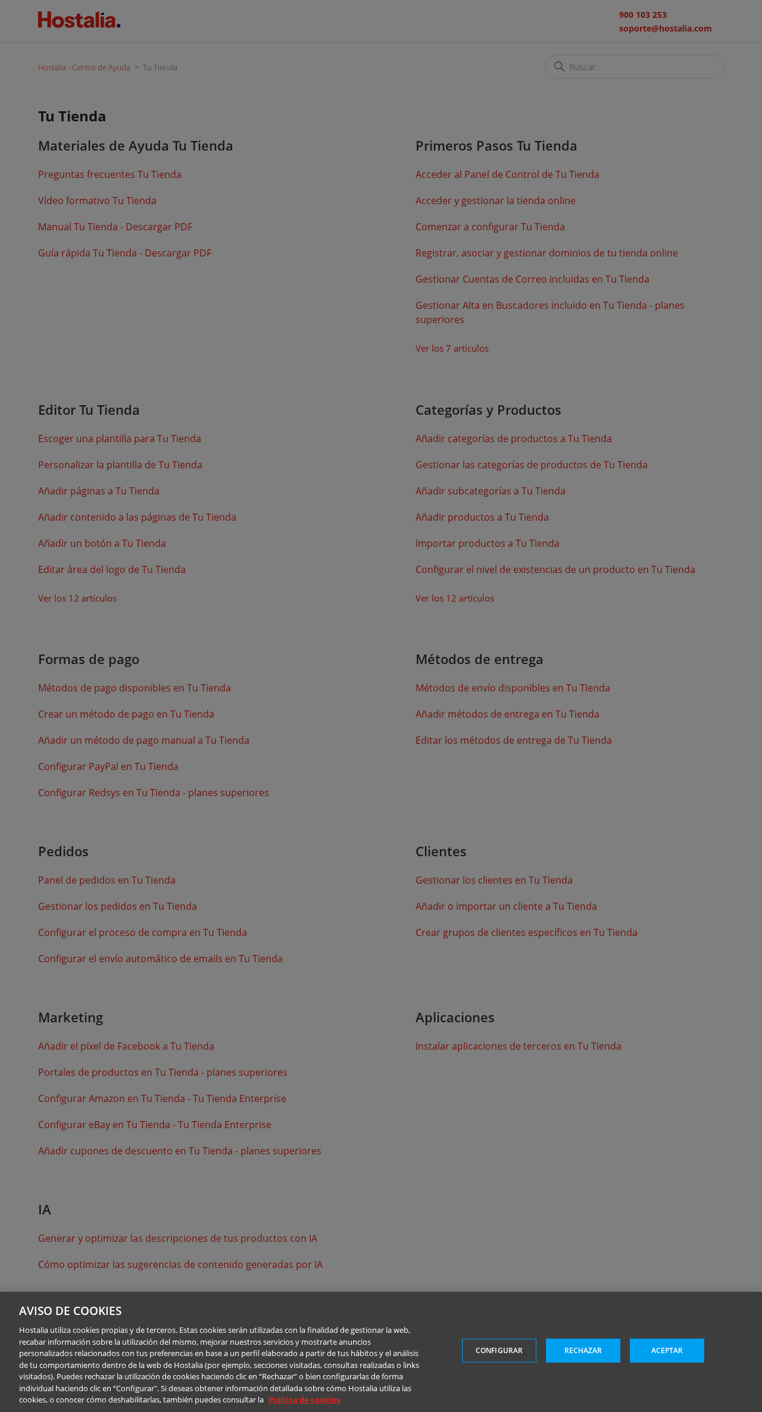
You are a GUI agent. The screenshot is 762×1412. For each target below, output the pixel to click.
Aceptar (667, 1350)
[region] (381, 1352)
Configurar (499, 1350)
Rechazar (583, 1350)
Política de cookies (304, 1399)
